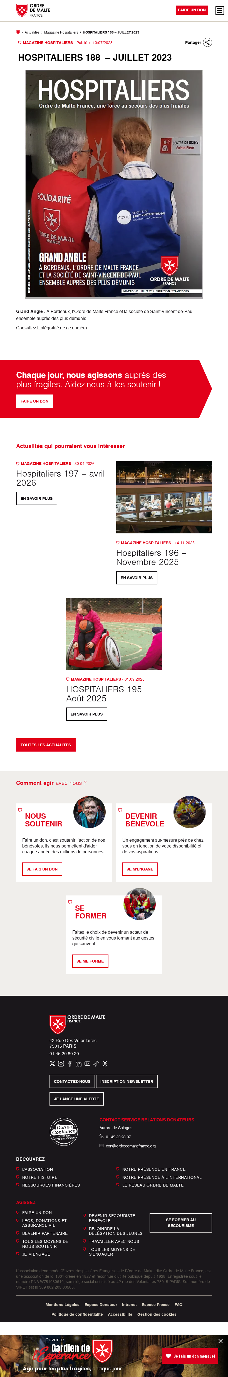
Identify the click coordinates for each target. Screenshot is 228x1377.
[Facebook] (70, 1064)
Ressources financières (51, 1185)
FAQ (178, 1304)
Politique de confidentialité (77, 1314)
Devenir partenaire (45, 1233)
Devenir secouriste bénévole (112, 1218)
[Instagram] (61, 1064)
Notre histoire (40, 1177)
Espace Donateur (101, 1304)
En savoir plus (37, 498)
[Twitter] (52, 1064)
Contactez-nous (72, 1081)
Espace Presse (156, 1304)
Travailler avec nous (114, 1241)
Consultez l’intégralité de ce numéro (51, 328)
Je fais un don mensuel (194, 1355)
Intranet (129, 1304)
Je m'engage (140, 869)
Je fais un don (42, 869)
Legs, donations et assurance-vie (44, 1223)
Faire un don (192, 10)
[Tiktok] (96, 1064)
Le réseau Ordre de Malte (153, 1185)
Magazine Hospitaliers (61, 32)
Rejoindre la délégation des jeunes (116, 1231)
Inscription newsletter (127, 1081)
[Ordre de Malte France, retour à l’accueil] (31, 10)
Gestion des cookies (157, 1314)
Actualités (32, 32)
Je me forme (90, 961)
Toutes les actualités (46, 745)
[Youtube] (87, 1064)
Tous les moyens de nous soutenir (45, 1244)
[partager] (207, 42)
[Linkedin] (78, 1064)
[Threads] (105, 1064)
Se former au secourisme (181, 1222)
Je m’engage (36, 1254)
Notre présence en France (154, 1169)
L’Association (37, 1169)
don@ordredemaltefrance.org (131, 1146)
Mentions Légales (63, 1304)
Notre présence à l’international (162, 1177)
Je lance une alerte (76, 1099)
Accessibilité (120, 1314)
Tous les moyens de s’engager (112, 1252)
